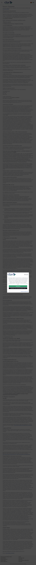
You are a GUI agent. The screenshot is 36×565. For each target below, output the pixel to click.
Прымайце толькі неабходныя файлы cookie (18, 288)
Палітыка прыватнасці (24, 291)
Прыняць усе (18, 286)
